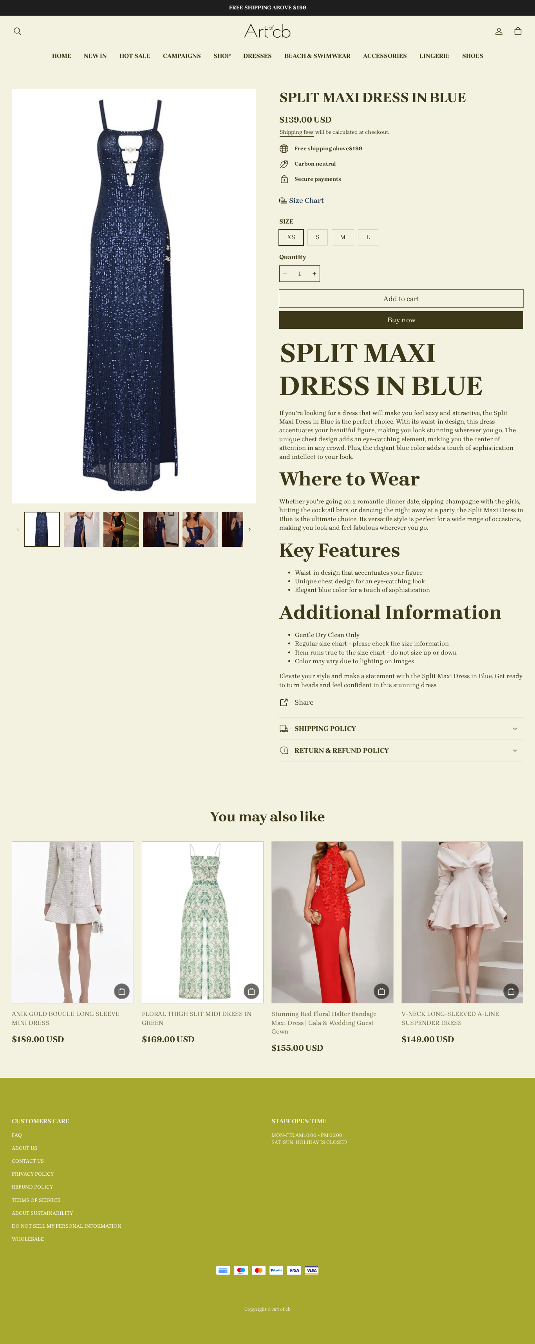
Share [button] (304, 702)
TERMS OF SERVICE (36, 1200)
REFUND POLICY (32, 1187)
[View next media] (249, 529)
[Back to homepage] (267, 31)
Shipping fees (297, 132)
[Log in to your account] (498, 31)
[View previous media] (18, 529)
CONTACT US (28, 1161)
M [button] (343, 237)
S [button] (318, 237)
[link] (182, 56)
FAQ (17, 1135)
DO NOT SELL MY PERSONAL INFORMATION (66, 1226)
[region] (133, 529)
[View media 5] (200, 529)
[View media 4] (161, 529)
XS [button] (291, 237)
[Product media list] (134, 296)
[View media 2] (81, 529)
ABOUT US (24, 1148)
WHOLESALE (28, 1239)
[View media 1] (42, 529)
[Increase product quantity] (314, 273)
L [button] (368, 237)
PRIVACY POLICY (33, 1174)
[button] (17, 31)
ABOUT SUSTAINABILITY (42, 1213)
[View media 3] (121, 529)
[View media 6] (239, 529)
